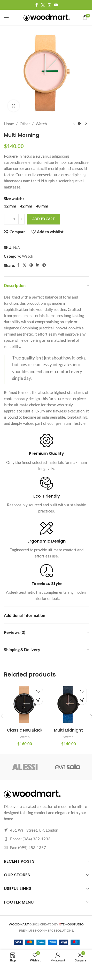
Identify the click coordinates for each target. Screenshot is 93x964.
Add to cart (43, 219)
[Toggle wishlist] (38, 691)
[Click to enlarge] (13, 106)
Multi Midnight (68, 730)
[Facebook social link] (36, 5)
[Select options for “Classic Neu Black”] (38, 700)
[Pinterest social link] (31, 265)
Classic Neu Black (24, 730)
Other (25, 123)
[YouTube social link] (56, 5)
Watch (41, 123)
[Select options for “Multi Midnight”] (82, 700)
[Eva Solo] (68, 767)
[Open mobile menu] (6, 17)
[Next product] (86, 124)
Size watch (13, 198)
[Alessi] (25, 767)
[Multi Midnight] (68, 704)
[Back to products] (80, 124)
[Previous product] (74, 124)
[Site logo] (47, 17)
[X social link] (43, 5)
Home (9, 123)
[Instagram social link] (49, 5)
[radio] (10, 206)
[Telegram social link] (44, 265)
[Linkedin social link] (38, 265)
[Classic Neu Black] (24, 704)
